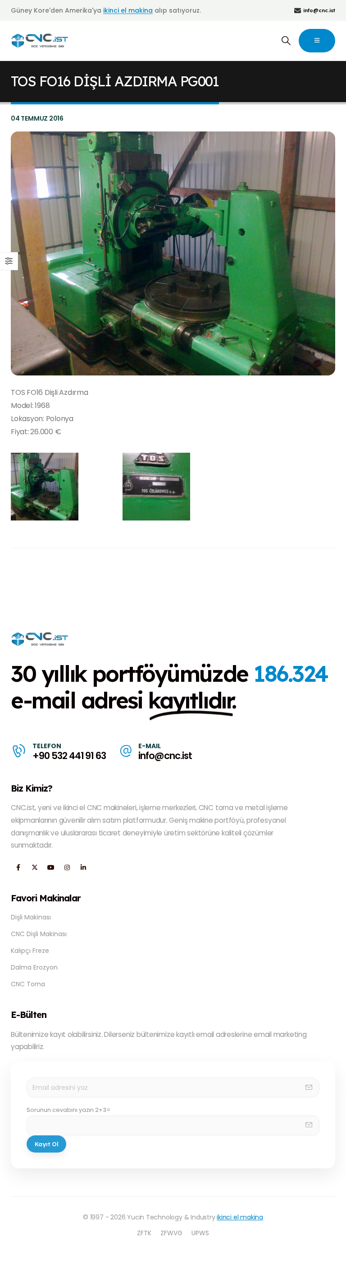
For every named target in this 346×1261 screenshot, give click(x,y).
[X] (34, 867)
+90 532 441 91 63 (69, 755)
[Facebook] (18, 867)
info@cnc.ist (164, 755)
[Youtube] (50, 867)
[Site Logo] (40, 40)
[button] (286, 40)
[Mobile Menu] (317, 40)
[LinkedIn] (83, 867)
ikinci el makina (128, 10)
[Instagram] (66, 867)
